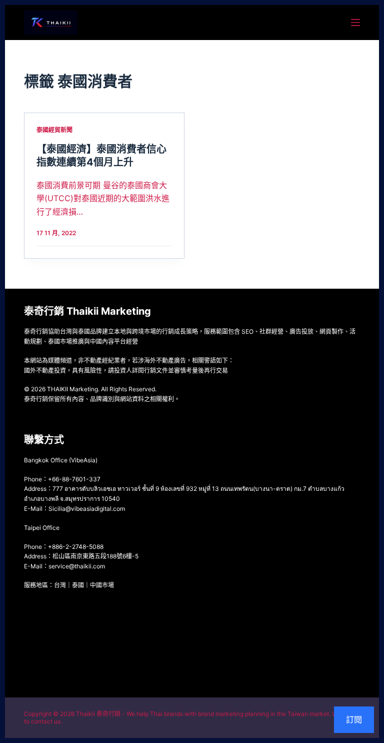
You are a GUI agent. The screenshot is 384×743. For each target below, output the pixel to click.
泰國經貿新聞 (54, 130)
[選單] (355, 22)
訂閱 (354, 719)
